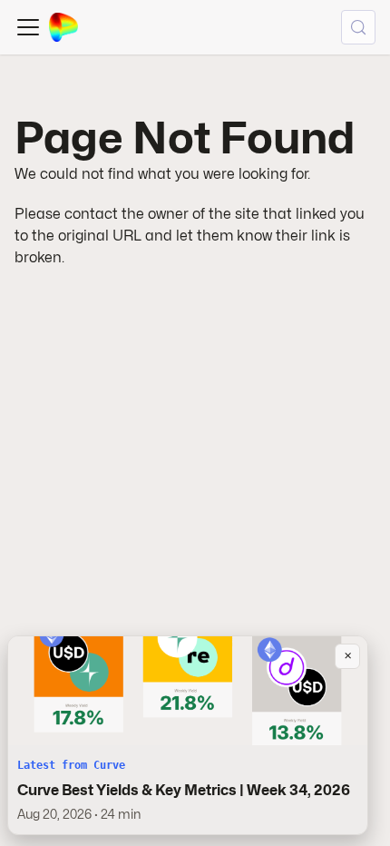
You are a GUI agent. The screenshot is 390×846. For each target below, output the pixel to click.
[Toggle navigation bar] (28, 27)
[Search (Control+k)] (358, 27)
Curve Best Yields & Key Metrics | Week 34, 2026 (183, 790)
